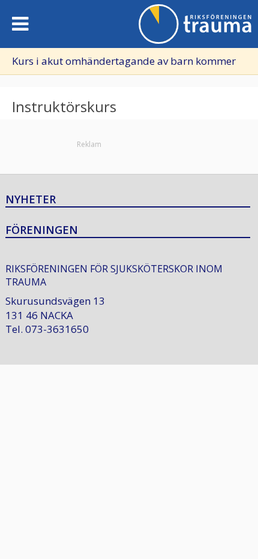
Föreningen (41, 230)
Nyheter (30, 199)
